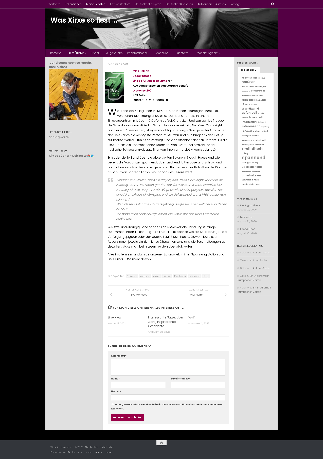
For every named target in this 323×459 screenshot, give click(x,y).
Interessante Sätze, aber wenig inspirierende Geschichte (165, 321)
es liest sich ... (249, 69)
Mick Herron (141, 71)
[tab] (249, 70)
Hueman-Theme (103, 452)
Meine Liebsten (95, 4)
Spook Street (142, 76)
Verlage (235, 4)
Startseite (54, 4)
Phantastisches (137, 53)
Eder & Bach (247, 229)
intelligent (145, 276)
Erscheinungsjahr (207, 53)
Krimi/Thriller (76, 53)
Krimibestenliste (120, 4)
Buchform (182, 53)
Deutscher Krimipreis (148, 4)
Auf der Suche (261, 252)
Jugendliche (114, 53)
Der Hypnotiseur (250, 205)
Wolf (191, 317)
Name (115, 378)
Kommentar (119, 355)
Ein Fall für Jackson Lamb (150, 81)
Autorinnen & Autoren (212, 4)
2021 (149, 91)
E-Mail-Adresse (181, 378)
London (167, 276)
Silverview (114, 317)
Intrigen (156, 276)
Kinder (95, 53)
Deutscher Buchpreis (179, 4)
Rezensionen (73, 4)
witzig (205, 276)
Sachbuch (161, 53)
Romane (55, 53)
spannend (194, 276)
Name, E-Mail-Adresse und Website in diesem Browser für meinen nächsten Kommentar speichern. (167, 406)
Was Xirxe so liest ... (83, 20)
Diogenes (139, 91)
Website (116, 391)
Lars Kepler (247, 217)
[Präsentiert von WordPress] (69, 452)
